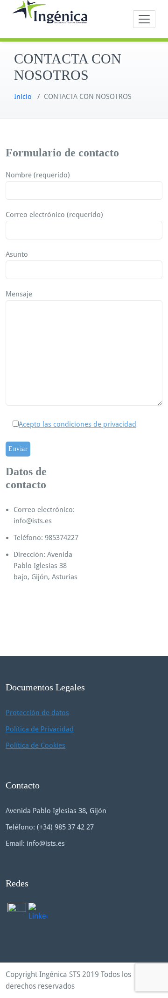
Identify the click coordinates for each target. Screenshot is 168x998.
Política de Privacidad (40, 729)
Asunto (17, 254)
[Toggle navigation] (144, 19)
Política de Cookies (35, 745)
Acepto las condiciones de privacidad (77, 424)
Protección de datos (37, 713)
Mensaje (19, 294)
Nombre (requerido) (38, 175)
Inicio (23, 96)
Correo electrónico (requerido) (54, 215)
